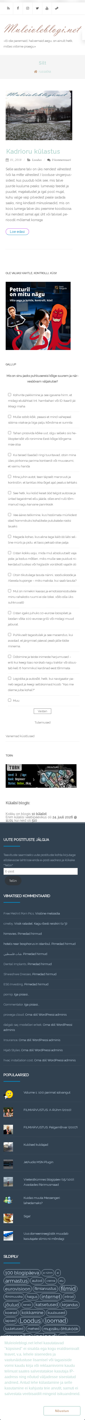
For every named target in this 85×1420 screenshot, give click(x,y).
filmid (68, 1288)
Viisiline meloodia (47, 913)
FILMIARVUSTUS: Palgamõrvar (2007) (51, 1127)
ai (58, 1272)
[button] (23, 1411)
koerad (11, 1312)
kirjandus (70, 1304)
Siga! (27, 1216)
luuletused (14, 1329)
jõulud (12, 1304)
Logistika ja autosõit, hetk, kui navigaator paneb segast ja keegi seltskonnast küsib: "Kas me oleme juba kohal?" (41, 684)
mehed (33, 1329)
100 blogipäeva (22, 1273)
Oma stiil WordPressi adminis (46, 1014)
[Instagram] (27, 8)
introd (69, 1297)
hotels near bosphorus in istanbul (27, 944)
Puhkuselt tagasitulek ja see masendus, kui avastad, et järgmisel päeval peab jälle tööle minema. (40, 640)
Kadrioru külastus (33, 151)
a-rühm (48, 1272)
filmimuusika (14, 1296)
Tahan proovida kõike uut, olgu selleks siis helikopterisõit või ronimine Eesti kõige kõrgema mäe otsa (42, 438)
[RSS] (8, 8)
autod (37, 1281)
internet (51, 1297)
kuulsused (56, 1313)
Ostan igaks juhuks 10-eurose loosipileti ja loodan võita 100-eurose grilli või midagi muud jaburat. (41, 618)
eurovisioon (17, 1288)
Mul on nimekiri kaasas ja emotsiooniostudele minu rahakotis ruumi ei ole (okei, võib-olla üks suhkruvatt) (42, 596)
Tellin (13, 881)
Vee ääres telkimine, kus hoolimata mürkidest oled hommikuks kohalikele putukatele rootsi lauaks (42, 520)
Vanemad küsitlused (20, 736)
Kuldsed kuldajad (36, 1144)
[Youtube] (47, 8)
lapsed (10, 1321)
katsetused (46, 1304)
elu (62, 1280)
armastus (16, 1281)
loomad (55, 1320)
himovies (10, 933)
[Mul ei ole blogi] (43, 36)
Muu (16, 700)
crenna (51, 1280)
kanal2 (27, 1304)
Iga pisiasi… (21, 994)
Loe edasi (17, 232)
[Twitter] (37, 8)
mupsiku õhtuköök (61, 1328)
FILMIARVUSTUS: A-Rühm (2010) (47, 1110)
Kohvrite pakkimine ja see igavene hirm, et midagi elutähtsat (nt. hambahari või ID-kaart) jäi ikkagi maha (42, 400)
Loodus (37, 160)
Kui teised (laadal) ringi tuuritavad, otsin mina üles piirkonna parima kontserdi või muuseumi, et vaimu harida (42, 460)
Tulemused (43, 722)
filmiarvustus (45, 1288)
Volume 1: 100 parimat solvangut (47, 1092)
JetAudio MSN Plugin (38, 1162)
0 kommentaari (61, 160)
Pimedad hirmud (30, 933)
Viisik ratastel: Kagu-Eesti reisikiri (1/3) (40, 923)
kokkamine (32, 1312)
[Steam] (56, 8)
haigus (32, 1297)
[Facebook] (18, 8)
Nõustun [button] (62, 1411)
